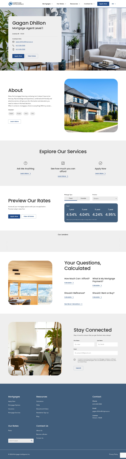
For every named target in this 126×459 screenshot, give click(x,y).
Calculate (68, 283)
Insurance (11, 409)
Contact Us (88, 4)
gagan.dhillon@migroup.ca (24, 42)
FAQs (38, 405)
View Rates (32, 56)
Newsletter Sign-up (42, 413)
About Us (39, 431)
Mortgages (46, 4)
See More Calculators (72, 304)
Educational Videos (42, 409)
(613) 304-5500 (20, 46)
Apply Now (103, 4)
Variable (83, 198)
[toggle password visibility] (31, 440)
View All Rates (29, 216)
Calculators (39, 401)
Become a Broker (41, 434)
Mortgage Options (14, 405)
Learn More (14, 121)
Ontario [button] (96, 199)
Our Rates (60, 4)
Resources (74, 4)
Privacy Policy (113, 454)
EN (113, 4)
